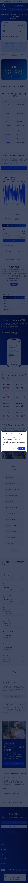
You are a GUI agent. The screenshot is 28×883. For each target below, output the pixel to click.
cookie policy (7, 444)
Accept (22, 448)
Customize (15, 448)
